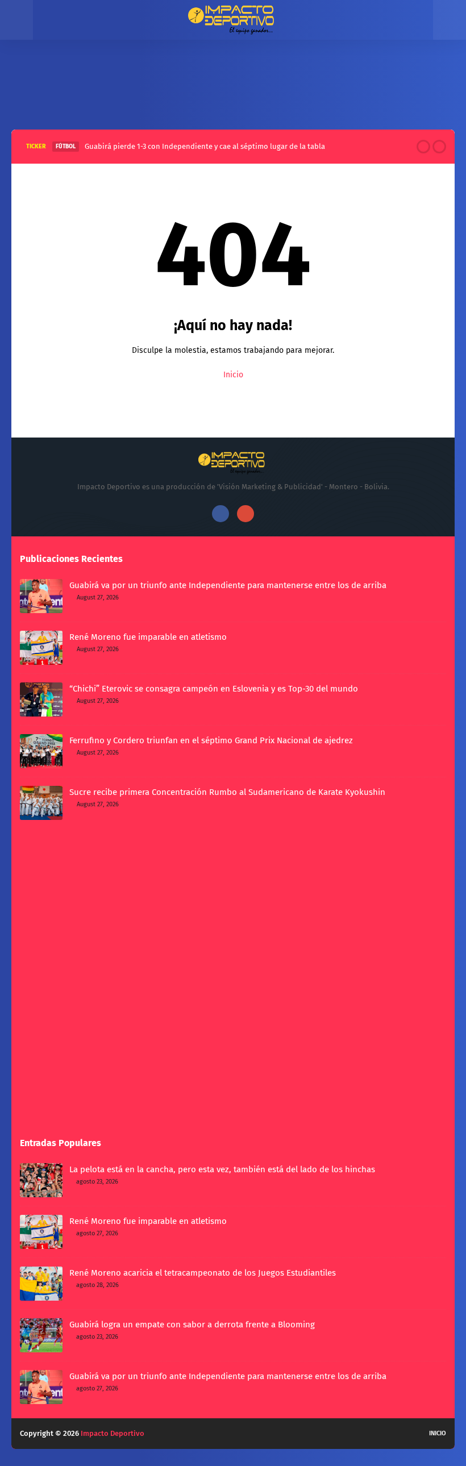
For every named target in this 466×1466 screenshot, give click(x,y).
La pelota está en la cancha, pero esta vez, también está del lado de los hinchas (222, 1169)
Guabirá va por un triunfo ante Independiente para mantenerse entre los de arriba (227, 585)
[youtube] (245, 513)
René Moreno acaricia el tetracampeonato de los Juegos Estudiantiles (202, 1273)
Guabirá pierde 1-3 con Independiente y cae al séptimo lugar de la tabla (205, 146)
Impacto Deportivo (112, 1433)
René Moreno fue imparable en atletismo (148, 637)
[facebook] (220, 513)
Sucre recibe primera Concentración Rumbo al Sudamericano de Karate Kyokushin (227, 792)
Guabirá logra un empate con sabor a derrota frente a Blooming (192, 1324)
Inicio (233, 375)
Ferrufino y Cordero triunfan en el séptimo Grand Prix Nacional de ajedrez (211, 740)
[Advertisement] (233, 82)
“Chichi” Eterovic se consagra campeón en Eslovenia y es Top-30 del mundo (213, 689)
